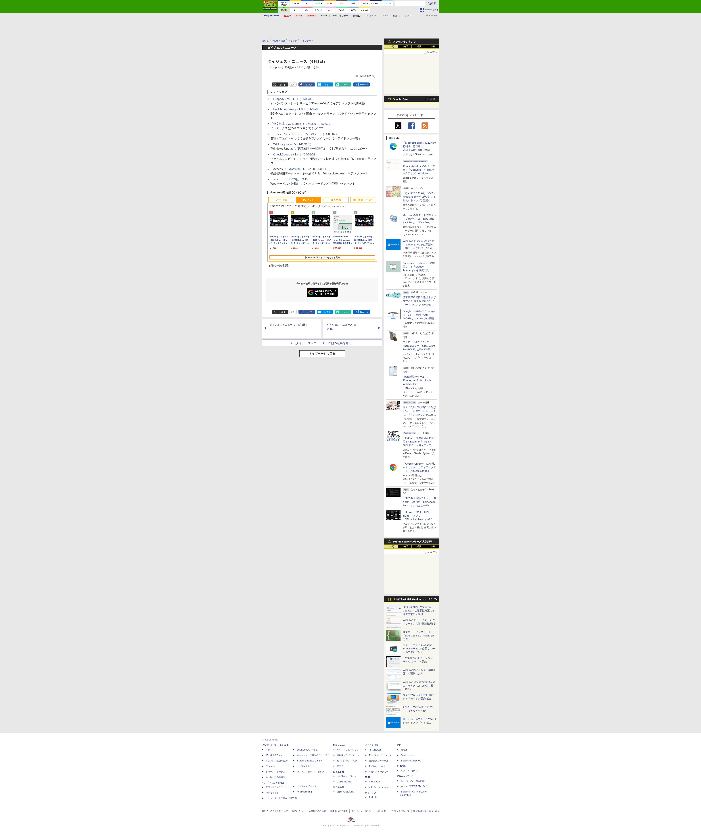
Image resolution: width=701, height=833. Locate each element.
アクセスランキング (404, 41)
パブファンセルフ (409, 770)
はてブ (327, 85)
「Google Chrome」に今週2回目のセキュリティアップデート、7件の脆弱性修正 (419, 467)
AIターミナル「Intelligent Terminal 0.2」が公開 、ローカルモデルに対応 (419, 648)
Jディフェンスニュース (380, 755)
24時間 (404, 46)
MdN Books (374, 781)
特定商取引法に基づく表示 (426, 811)
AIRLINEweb (375, 750)
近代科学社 (338, 787)
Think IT (269, 750)
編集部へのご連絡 (339, 811)
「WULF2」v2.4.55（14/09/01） (291, 144)
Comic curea (407, 755)
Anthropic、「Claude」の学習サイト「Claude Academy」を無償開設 (419, 266)
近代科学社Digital (345, 791)
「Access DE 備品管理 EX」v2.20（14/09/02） (301, 169)
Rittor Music (339, 745)
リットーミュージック (348, 750)
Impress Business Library (309, 760)
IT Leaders (271, 766)
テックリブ (370, 792)
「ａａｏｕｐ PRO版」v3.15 (289, 179)
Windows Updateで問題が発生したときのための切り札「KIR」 (419, 685)
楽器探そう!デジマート (348, 755)
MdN (367, 777)
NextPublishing (304, 791)
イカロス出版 (371, 745)
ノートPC (281, 199)
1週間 (418, 46)
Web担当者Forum (274, 755)
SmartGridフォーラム (307, 750)
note (346, 85)
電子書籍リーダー (363, 199)
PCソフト (308, 199)
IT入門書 (336, 199)
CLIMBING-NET (345, 781)
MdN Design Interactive (380, 787)
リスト (293, 85)
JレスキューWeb (377, 766)
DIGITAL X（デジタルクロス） (312, 771)
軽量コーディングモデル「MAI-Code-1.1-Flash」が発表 (418, 635)
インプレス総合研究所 (277, 760)
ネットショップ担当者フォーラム (313, 755)
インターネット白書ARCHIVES (281, 798)
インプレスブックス (306, 786)
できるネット (272, 792)
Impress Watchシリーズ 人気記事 (412, 541)
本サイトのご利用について (275, 811)
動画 (395, 15)
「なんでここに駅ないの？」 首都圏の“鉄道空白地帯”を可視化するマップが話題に (420, 197)
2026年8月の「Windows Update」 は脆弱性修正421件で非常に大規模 (418, 610)
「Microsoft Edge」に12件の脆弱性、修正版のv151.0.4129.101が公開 (419, 146)
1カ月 (432, 46)
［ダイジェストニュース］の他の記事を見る (322, 343)
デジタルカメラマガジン (278, 787)
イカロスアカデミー (378, 771)
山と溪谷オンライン (347, 776)
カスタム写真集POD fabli (414, 786)
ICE (399, 745)
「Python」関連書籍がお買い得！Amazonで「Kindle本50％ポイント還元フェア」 (419, 441)
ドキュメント (371, 15)
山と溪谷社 (338, 771)
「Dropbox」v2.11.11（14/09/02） (292, 99)
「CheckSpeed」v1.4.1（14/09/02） (294, 154)
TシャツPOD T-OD (347, 760)
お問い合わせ (298, 811)
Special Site (400, 99)
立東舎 (340, 766)
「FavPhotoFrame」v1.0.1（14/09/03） (296, 109)
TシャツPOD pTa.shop (413, 781)
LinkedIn (364, 85)
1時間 (391, 46)
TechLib (373, 797)
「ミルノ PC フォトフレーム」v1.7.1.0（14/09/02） (304, 134)
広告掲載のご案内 (317, 811)
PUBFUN (401, 766)
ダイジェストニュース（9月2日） (288, 324)
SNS (385, 15)
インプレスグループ (399, 811)
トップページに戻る (322, 353)
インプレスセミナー (306, 766)
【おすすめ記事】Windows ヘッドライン (415, 599)
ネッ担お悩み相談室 (275, 777)
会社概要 (381, 811)
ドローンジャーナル (275, 771)
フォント (406, 15)
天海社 (404, 750)
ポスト (283, 85)
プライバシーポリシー (362, 811)
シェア (309, 85)
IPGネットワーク (405, 776)
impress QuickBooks (411, 760)
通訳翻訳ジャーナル (378, 760)
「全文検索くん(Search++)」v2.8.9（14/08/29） (301, 123)
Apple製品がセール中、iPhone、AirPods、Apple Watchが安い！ (417, 380)
